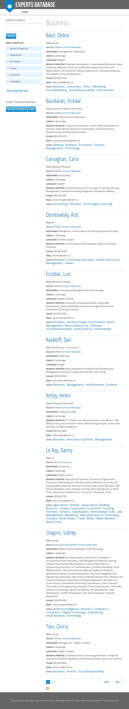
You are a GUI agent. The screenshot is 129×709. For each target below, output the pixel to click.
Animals (75, 505)
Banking (58, 145)
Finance (99, 145)
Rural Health (67, 518)
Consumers (74, 86)
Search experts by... (15, 42)
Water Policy (54, 522)
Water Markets (105, 518)
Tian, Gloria (57, 627)
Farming (108, 508)
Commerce (101, 609)
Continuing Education (80, 260)
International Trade (102, 511)
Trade (81, 518)
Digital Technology (74, 612)
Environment (97, 322)
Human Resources (107, 260)
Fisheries (51, 511)
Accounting (60, 204)
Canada (64, 508)
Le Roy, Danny (59, 451)
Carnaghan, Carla (62, 160)
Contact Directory (111, 700)
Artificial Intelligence (66, 609)
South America (83, 329)
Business (59, 86)
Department (16, 55)
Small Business (94, 384)
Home (25, 11)
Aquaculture (89, 505)
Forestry (64, 511)
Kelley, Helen (58, 396)
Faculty (13, 68)
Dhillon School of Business (68, 47)
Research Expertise (19, 48)
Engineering (95, 612)
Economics (86, 145)
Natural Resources (76, 325)
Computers (53, 612)
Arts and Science (63, 462)
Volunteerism (105, 90)
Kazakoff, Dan (58, 340)
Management (54, 148)
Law (119, 511)
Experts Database (35, 5)
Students (112, 384)
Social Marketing (56, 90)
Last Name (15, 74)
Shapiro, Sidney (61, 533)
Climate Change (77, 322)
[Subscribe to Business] (47, 688)
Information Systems (80, 439)
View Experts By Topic (17, 90)
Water (90, 518)
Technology (72, 148)
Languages (15, 81)
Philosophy (112, 515)
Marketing (99, 86)
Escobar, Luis (58, 274)
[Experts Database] (10, 10)
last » (118, 682)
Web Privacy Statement (91, 700)
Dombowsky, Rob (62, 215)
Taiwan (69, 263)
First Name (15, 61)
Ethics (87, 86)
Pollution (96, 325)
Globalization (80, 511)
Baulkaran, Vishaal (63, 101)
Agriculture (60, 505)
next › (107, 682)
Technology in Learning (97, 204)
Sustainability (102, 329)
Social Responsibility (82, 90)
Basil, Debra (57, 36)
